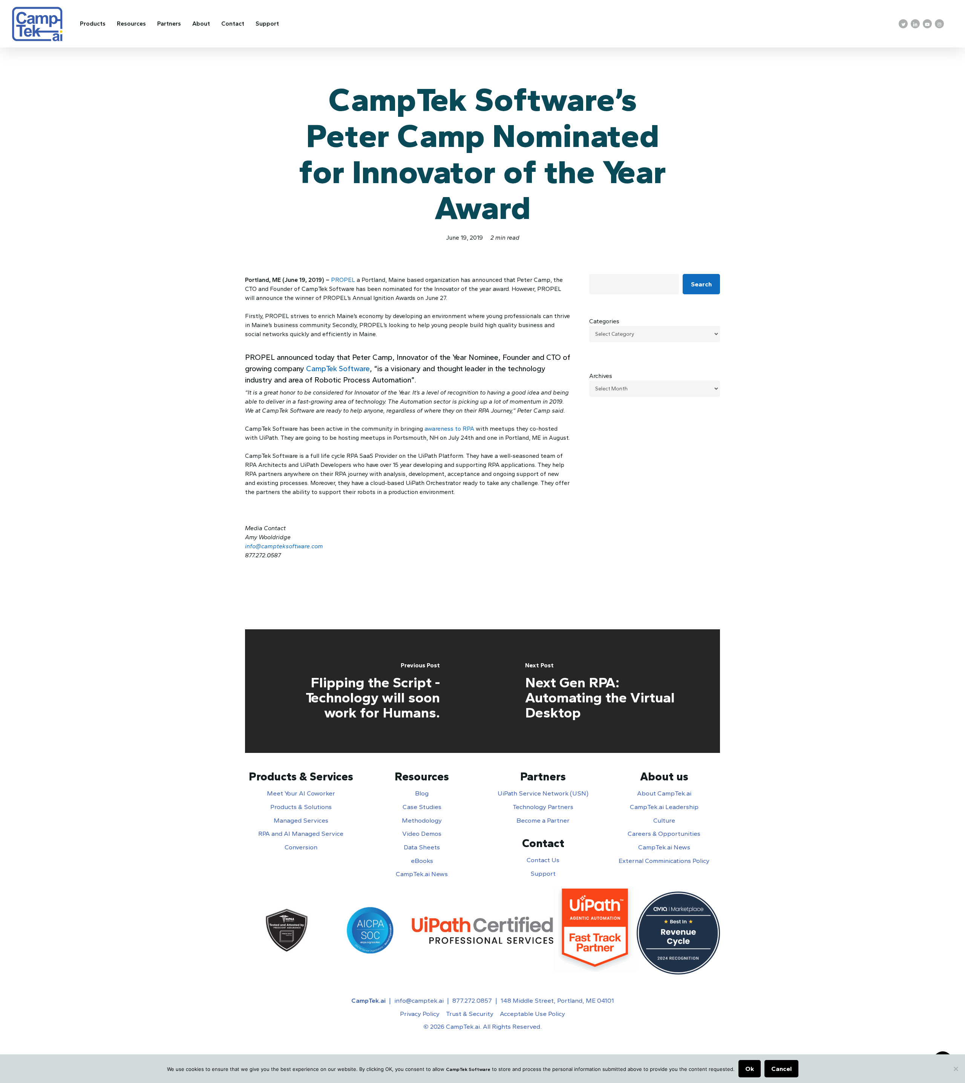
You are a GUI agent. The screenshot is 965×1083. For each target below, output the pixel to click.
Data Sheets (422, 847)
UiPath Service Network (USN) (543, 793)
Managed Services (301, 820)
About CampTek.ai (664, 793)
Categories (604, 321)
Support (543, 873)
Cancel (781, 1068)
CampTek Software (338, 368)
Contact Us (543, 860)
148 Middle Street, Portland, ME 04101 (557, 1000)
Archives (600, 375)
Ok (749, 1068)
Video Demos (421, 833)
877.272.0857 (472, 1000)
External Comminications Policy (664, 860)
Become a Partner (543, 820)
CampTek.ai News (422, 874)
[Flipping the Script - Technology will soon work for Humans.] (363, 691)
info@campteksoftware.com (284, 546)
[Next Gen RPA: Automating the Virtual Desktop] (601, 691)
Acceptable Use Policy (532, 1013)
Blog (422, 793)
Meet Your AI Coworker (301, 793)
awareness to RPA (449, 428)
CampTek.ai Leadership (664, 807)
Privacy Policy (420, 1013)
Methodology (422, 820)
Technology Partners (543, 807)
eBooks (422, 860)
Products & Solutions (301, 807)
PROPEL (343, 279)
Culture (664, 820)
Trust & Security (469, 1013)
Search (701, 284)
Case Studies (422, 807)
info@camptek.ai (419, 1000)
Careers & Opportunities (664, 833)
